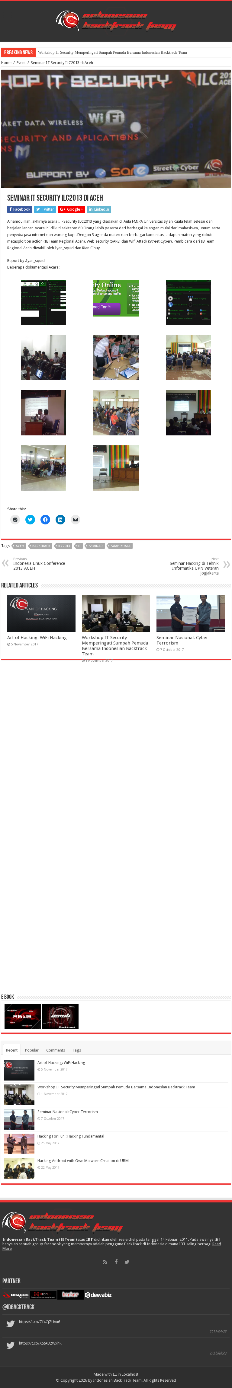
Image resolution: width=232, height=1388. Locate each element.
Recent (12, 1050)
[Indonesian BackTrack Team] (116, 20)
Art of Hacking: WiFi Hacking (37, 637)
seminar (96, 546)
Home (6, 62)
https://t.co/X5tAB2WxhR (40, 1343)
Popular (32, 1050)
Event (21, 62)
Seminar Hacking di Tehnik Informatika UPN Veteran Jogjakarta (194, 566)
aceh (20, 546)
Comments (55, 1050)
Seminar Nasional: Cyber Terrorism (66, 52)
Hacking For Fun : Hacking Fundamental (70, 1136)
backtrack (41, 546)
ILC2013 (64, 546)
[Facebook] (116, 1262)
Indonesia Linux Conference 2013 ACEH (39, 564)
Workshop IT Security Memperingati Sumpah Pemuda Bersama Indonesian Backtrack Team (115, 646)
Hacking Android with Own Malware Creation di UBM (83, 1160)
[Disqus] (116, 751)
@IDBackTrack (18, 1307)
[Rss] (105, 1262)
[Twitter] (127, 1262)
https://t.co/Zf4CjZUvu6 (39, 1322)
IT (79, 546)
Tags (76, 1050)
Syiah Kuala (120, 546)
